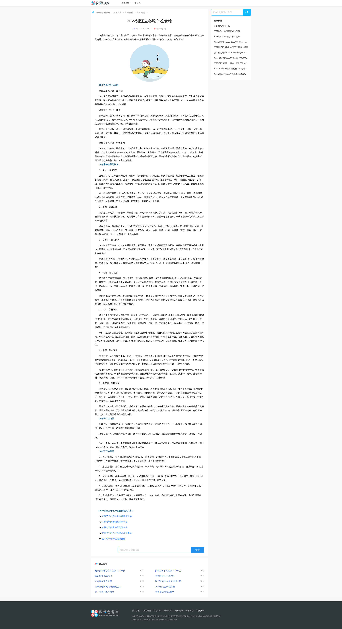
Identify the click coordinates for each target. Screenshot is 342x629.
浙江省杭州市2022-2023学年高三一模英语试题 (231, 42)
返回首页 (125, 3)
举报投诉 (200, 610)
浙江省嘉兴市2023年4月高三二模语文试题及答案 (231, 74)
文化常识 (137, 3)
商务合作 (179, 610)
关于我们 (136, 610)
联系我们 (157, 610)
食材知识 (141, 12)
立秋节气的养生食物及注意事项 (117, 533)
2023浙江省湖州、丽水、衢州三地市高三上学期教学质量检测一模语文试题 (231, 63)
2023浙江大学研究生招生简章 (227, 36)
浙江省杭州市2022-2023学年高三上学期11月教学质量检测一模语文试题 (231, 52)
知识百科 (129, 12)
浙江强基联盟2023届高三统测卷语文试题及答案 (231, 58)
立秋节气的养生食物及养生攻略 (117, 516)
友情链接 (190, 610)
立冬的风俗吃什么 (222, 26)
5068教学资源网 (103, 12)
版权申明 (168, 610)
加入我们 (147, 610)
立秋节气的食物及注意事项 (114, 522)
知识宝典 (117, 12)
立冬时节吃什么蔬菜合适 (113, 539)
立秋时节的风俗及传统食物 (114, 527)
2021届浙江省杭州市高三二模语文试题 (231, 47)
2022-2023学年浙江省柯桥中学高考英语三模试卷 (231, 68)
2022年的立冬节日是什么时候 (227, 31)
